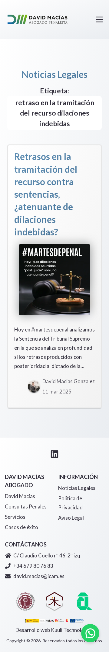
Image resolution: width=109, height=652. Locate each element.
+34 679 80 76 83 (33, 566)
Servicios (15, 517)
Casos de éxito (21, 527)
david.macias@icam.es (38, 576)
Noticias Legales (76, 488)
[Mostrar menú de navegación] (99, 19)
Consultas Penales (26, 506)
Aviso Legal (71, 518)
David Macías (20, 496)
